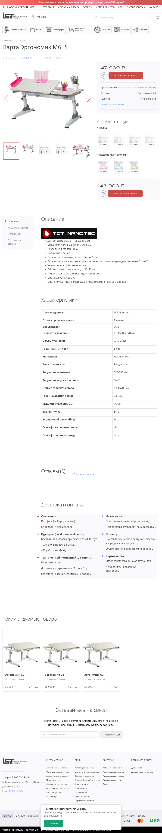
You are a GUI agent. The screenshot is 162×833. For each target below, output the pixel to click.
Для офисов (136, 767)
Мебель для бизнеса (80, 29)
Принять (53, 823)
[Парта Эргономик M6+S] (47, 98)
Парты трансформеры (85, 800)
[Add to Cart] (36, 687)
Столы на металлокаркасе (87, 772)
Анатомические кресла (57, 776)
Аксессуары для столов (113, 772)
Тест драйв (48, 7)
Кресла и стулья (18, 29)
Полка (103, 128)
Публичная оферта (126, 816)
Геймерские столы (83, 796)
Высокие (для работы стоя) (87, 780)
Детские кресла (53, 792)
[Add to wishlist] (30, 686)
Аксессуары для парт (112, 780)
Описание (14, 221)
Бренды (143, 29)
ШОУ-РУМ (7, 816)
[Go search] (96, 17)
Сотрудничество (105, 7)
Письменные (81, 788)
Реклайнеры (52, 796)
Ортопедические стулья (57, 788)
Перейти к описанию (112, 104)
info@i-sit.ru (13, 790)
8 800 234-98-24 (18, 6)
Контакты (154, 7)
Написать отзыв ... (86, 474)
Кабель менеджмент (112, 767)
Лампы (106, 784)
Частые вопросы (136, 7)
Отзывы (14, 234)
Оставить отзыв (53, 58)
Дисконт (106, 29)
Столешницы (81, 792)
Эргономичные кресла (56, 767)
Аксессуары (58, 29)
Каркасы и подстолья (84, 776)
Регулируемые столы (84, 767)
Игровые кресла (53, 780)
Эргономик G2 (14, 674)
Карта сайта (21, 816)
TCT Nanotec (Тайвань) (15, 679)
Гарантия (88, 7)
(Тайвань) (143, 87)
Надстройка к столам (112, 154)
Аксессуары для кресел (113, 776)
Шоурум (125, 29)
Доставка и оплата (68, 7)
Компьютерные (82, 784)
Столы (39, 29)
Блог (120, 7)
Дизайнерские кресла (56, 784)
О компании (33, 816)
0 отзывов (26, 58)
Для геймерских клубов (142, 772)
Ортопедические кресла (57, 772)
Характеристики (18, 227)
